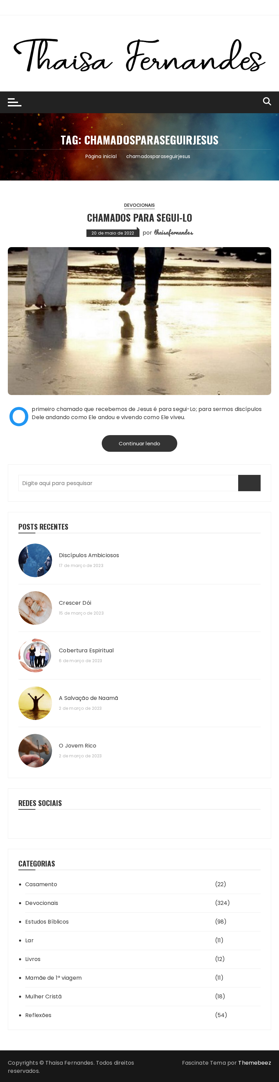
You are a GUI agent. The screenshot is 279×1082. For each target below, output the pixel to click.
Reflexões (38, 1015)
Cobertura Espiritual (86, 650)
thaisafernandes (173, 232)
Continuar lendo (139, 443)
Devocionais (139, 205)
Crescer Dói (75, 603)
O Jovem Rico (77, 746)
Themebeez (254, 1063)
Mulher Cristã (43, 996)
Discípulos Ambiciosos (89, 555)
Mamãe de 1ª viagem (53, 978)
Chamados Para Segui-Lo (139, 217)
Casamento (41, 884)
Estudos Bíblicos (47, 922)
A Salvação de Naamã (88, 698)
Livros (32, 959)
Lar (29, 940)
